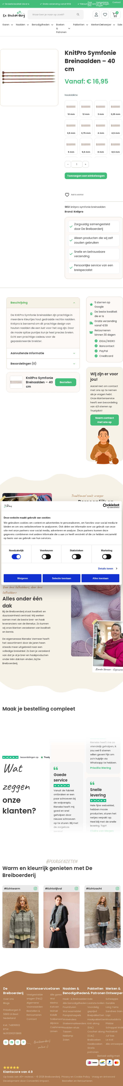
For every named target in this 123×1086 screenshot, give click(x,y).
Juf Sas (110, 1035)
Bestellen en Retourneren (77, 1080)
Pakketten (78, 24)
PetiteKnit (112, 1031)
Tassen (67, 1031)
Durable (110, 1003)
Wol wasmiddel (72, 1011)
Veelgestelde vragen (102, 4)
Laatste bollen (96, 1003)
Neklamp (68, 1035)
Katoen (54, 1006)
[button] (54, 53)
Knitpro (78, 211)
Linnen (53, 1031)
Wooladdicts (113, 1019)
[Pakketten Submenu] (87, 25)
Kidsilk (53, 1015)
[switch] (46, 556)
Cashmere (56, 1027)
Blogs (6, 1003)
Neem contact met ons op (104, 420)
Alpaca (54, 1023)
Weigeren (22, 578)
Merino (54, 1002)
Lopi (108, 1015)
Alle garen (56, 994)
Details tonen (105, 568)
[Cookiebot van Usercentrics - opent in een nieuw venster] (105, 506)
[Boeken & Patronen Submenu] (69, 28)
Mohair (54, 1011)
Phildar (110, 1023)
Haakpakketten (96, 1019)
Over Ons (90, 4)
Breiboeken (94, 1039)
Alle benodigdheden (75, 1003)
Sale (120, 24)
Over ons (8, 999)
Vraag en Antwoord (103, 1076)
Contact (116, 2)
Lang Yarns (112, 1007)
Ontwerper (105, 24)
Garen (5, 24)
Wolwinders (69, 1019)
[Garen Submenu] (12, 25)
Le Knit (109, 1039)
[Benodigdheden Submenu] (52, 25)
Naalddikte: (71, 95)
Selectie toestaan (61, 578)
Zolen (66, 1039)
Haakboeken (94, 1044)
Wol (52, 998)
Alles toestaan (100, 578)
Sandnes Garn (114, 1011)
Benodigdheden (40, 24)
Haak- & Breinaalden (75, 999)
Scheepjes (112, 999)
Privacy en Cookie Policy (76, 1076)
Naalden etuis (71, 1027)
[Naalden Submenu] (28, 25)
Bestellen (66, 382)
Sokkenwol (56, 1019)
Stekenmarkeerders (74, 1023)
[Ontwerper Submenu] (114, 25)
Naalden (20, 24)
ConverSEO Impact (37, 1080)
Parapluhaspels (72, 1015)
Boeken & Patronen (61, 28)
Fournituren (69, 1007)
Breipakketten (95, 1015)
